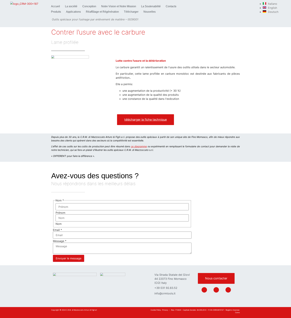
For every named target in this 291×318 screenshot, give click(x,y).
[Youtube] (228, 290)
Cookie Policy (156, 310)
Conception (89, 6)
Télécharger (131, 11)
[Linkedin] (204, 290)
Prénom (60, 212)
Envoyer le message (68, 258)
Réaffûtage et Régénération (102, 11)
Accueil (55, 6)
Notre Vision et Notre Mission (118, 6)
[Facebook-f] (216, 290)
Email (57, 230)
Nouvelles (149, 11)
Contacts (171, 6)
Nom (59, 223)
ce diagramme (139, 146)
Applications (73, 11)
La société (71, 6)
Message (59, 241)
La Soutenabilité (151, 6)
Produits (56, 11)
